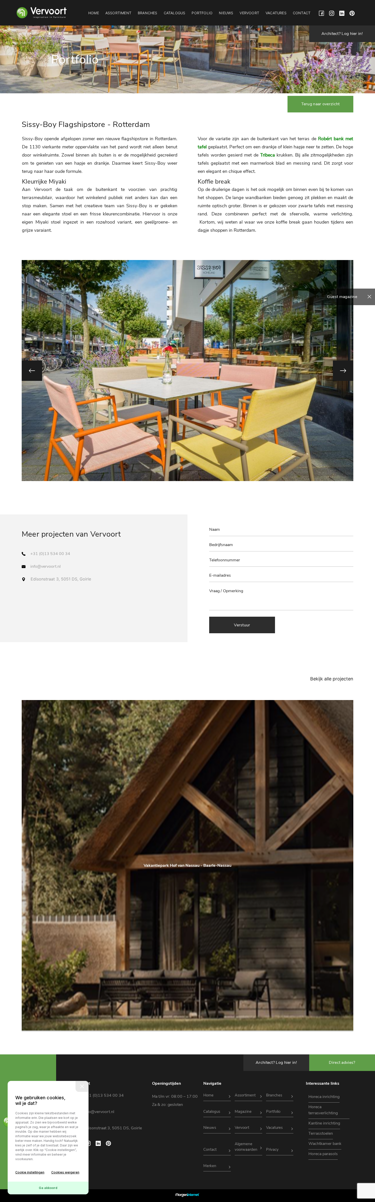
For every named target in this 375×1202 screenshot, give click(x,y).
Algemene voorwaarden (246, 1146)
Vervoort (249, 13)
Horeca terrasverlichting (323, 1110)
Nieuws (226, 13)
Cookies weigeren (65, 1172)
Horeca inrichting (324, 1097)
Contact (301, 13)
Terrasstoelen (320, 1133)
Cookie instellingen (29, 1172)
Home (93, 13)
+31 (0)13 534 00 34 (50, 554)
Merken (209, 1165)
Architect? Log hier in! (342, 33)
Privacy (272, 1149)
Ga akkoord (48, 1188)
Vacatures (276, 13)
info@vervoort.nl (45, 566)
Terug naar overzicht (320, 104)
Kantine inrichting (324, 1123)
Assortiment (118, 13)
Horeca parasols (323, 1154)
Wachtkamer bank (324, 1143)
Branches (147, 13)
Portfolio (202, 13)
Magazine (243, 1111)
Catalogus (174, 13)
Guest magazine (342, 297)
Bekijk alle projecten (331, 678)
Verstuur (242, 625)
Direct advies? (342, 1062)
